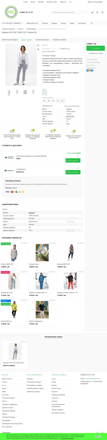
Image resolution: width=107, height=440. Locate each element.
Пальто (4, 401)
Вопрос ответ (52, 2)
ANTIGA (69, 109)
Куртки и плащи (7, 407)
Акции (33, 2)
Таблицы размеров (58, 395)
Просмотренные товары (53, 337)
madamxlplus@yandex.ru (93, 378)
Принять (98, 436)
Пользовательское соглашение (58, 405)
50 (53, 100)
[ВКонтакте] (87, 70)
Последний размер (8, 417)
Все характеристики (72, 106)
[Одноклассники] (90, 70)
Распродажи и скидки (34, 385)
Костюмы (5, 395)
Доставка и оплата (58, 413)
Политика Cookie (67, 438)
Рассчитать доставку (94, 62)
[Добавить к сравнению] (38, 49)
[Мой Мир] (92, 70)
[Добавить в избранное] (38, 45)
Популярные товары (34, 382)
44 (44, 100)
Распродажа (6, 420)
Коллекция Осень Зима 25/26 (12, 423)
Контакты (55, 398)
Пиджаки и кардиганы (9, 404)
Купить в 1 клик (97, 53)
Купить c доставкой (73, 160)
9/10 (67, 124)
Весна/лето (70, 116)
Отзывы (54, 401)
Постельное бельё (8, 398)
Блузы (4, 388)
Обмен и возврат (57, 410)
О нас (25, 2)
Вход (89, 2)
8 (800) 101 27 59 (26, 12)
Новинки (30, 379)
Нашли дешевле (92, 59)
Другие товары (70, 221)
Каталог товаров (13, 23)
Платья (4, 382)
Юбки (4, 391)
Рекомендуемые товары (35, 388)
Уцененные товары (33, 391)
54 (57, 100)
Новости (63, 2)
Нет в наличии (7, 427)
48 (48, 100)
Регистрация (98, 2)
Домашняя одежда (8, 411)
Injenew (4, 414)
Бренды (41, 2)
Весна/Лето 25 (7, 379)
